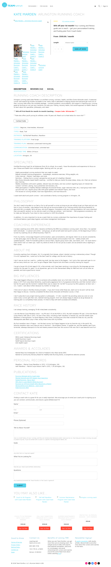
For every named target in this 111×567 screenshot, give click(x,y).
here (59, 553)
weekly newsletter (82, 541)
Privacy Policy (15, 545)
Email (16, 412)
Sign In (105, 6)
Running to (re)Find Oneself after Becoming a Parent (33, 384)
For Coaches (44, 6)
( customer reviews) (68, 21)
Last (40, 409)
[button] (48, 22)
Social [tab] (50, 89)
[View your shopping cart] (95, 6)
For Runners (32, 6)
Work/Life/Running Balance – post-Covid (29, 386)
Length (56, 42)
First (15, 409)
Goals (16, 442)
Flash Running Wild (22, 387)
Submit (20, 485)
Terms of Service (16, 542)
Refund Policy (15, 547)
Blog (51, 6)
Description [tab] (20, 89)
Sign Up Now (80, 49)
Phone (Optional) (20, 420)
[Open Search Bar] (99, 6)
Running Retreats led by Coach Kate (27, 376)
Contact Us (14, 550)
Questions (17, 470)
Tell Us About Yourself (22, 427)
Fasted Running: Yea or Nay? (25, 380)
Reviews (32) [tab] (36, 89)
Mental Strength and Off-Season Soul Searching (31, 378)
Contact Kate (21, 121)
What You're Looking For (22, 456)
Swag (13, 552)
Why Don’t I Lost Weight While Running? (29, 382)
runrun (15, 5)
